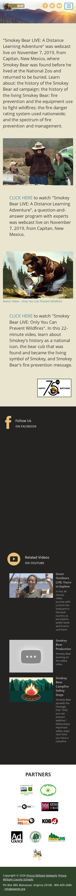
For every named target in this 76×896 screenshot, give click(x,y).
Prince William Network (42, 875)
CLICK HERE (21, 197)
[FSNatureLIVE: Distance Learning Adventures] (56, 836)
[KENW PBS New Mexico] (26, 821)
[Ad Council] (17, 836)
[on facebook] (45, 6)
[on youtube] (59, 6)
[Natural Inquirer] (38, 854)
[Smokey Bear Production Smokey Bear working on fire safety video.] (41, 670)
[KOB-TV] (49, 821)
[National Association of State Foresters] (35, 836)
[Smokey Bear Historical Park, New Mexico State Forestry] (48, 790)
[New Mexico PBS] (26, 806)
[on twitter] (52, 6)
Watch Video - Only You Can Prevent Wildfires (32, 301)
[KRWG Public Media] (49, 806)
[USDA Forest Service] (26, 790)
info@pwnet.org (14, 889)
